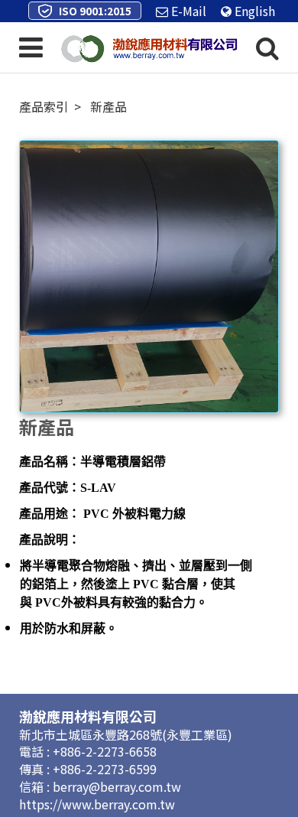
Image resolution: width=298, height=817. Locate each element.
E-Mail (187, 11)
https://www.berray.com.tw (97, 804)
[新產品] (149, 277)
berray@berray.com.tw (117, 786)
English (253, 11)
